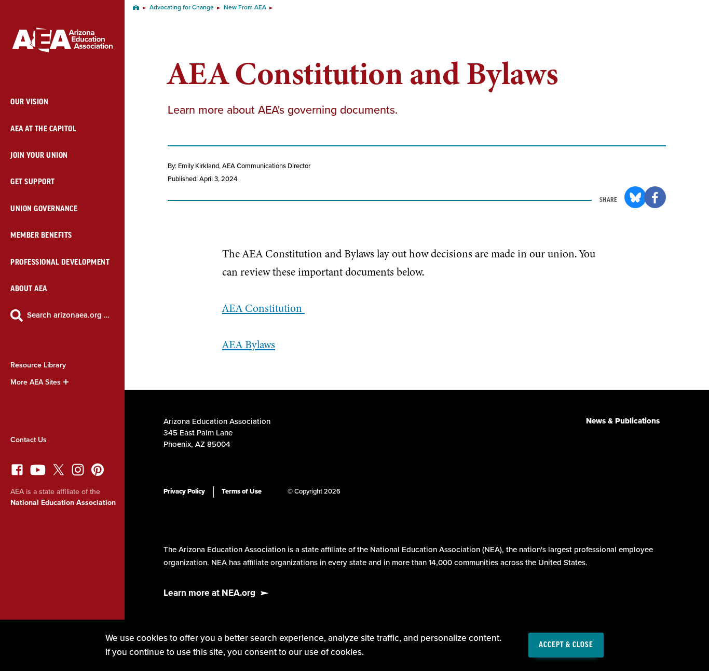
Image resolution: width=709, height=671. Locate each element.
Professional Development (60, 262)
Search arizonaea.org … (68, 315)
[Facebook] (17, 472)
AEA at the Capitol (43, 129)
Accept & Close (566, 645)
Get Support (32, 182)
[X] (58, 472)
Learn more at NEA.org (209, 592)
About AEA (28, 289)
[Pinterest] (97, 472)
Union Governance (43, 209)
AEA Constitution (263, 308)
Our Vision (29, 102)
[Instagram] (78, 472)
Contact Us (28, 439)
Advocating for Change (181, 8)
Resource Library (38, 365)
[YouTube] (38, 472)
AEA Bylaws (248, 344)
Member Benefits (41, 235)
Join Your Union (39, 155)
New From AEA (245, 8)
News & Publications (623, 421)
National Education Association (63, 502)
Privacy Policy (184, 491)
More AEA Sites (35, 382)
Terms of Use (242, 491)
